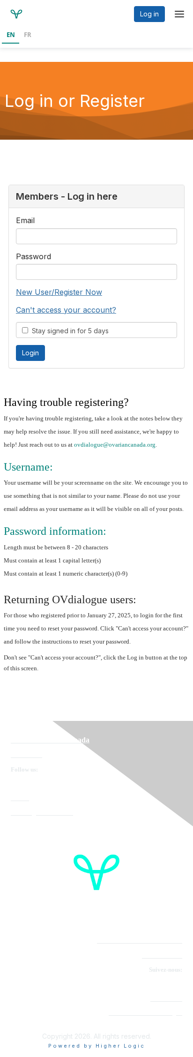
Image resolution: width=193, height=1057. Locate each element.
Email (25, 220)
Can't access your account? (66, 310)
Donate (20, 798)
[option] (27, 35)
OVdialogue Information (42, 812)
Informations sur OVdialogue (145, 1012)
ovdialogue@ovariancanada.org (115, 444)
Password (33, 256)
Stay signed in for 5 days (68, 331)
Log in (149, 14)
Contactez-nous (162, 955)
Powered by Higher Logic (96, 1045)
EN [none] (11, 34)
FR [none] (27, 34)
